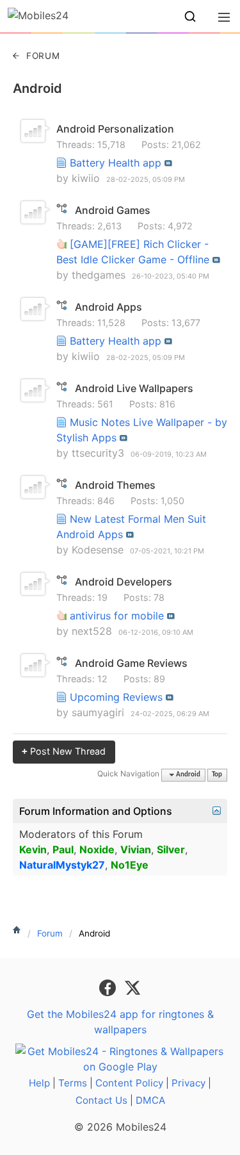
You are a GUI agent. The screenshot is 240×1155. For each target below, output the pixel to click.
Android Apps (108, 306)
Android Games (112, 210)
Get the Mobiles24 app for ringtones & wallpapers (120, 1022)
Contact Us (101, 1100)
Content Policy (129, 1083)
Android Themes (115, 485)
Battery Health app (115, 162)
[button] (190, 16)
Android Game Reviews (131, 663)
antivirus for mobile (117, 615)
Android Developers (123, 581)
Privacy (188, 1083)
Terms (72, 1083)
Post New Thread (64, 751)
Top (217, 774)
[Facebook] (109, 986)
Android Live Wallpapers (134, 388)
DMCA (150, 1100)
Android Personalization (115, 128)
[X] (132, 986)
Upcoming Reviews (116, 697)
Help (39, 1083)
